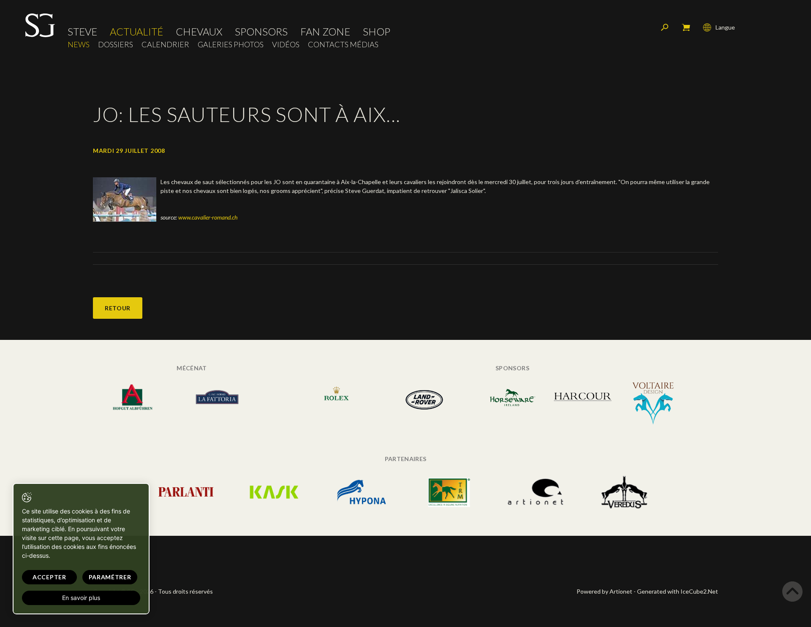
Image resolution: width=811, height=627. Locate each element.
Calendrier (165, 44)
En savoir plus (81, 597)
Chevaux (199, 32)
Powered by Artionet (604, 591)
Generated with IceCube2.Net (677, 591)
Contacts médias (343, 44)
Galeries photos (231, 44)
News (79, 44)
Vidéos (285, 44)
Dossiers (115, 44)
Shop (376, 32)
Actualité (136, 32)
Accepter (49, 577)
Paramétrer (110, 577)
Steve (82, 32)
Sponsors (261, 32)
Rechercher (665, 27)
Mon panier (686, 27)
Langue (725, 27)
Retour (118, 308)
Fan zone (325, 32)
